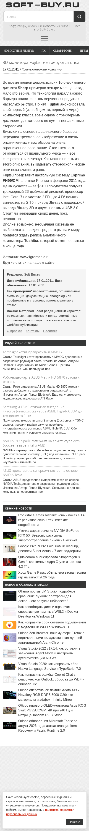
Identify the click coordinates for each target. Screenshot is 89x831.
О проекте (14, 331)
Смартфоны (62, 50)
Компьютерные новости (42, 69)
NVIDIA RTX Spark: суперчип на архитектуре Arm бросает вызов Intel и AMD (41, 443)
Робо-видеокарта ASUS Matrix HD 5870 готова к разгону (41, 379)
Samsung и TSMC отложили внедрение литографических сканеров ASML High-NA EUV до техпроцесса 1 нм (42, 411)
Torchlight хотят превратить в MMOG (32, 352)
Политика (50, 331)
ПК (44, 50)
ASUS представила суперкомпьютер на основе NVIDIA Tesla (40, 472)
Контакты (32, 331)
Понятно (74, 822)
